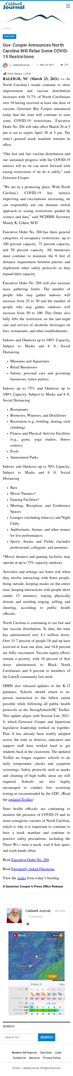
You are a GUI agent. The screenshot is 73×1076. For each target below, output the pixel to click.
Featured (9, 36)
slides (21, 877)
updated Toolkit (20, 799)
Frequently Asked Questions (32, 868)
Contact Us (19, 1057)
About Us (34, 1057)
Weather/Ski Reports (24, 1052)
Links (58, 1052)
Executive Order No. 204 (30, 859)
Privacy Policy (51, 1057)
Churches (46, 1052)
